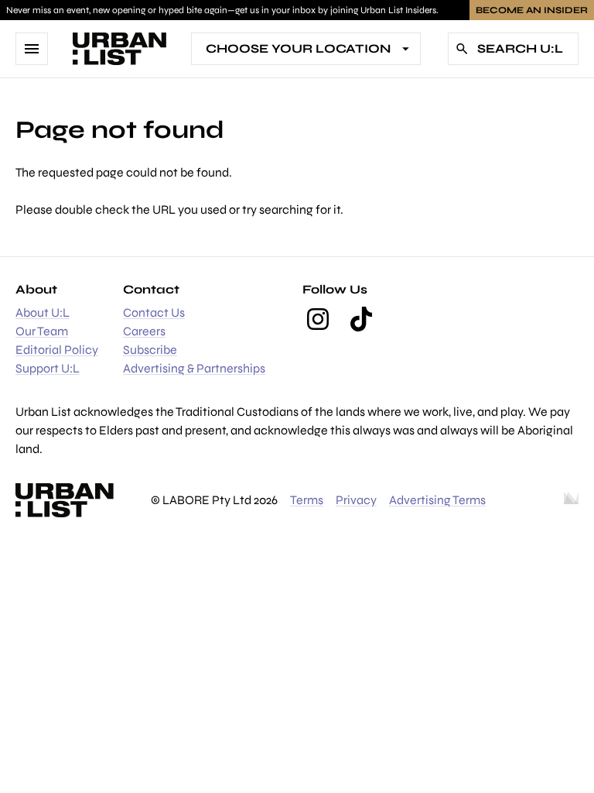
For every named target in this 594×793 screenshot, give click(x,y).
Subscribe (150, 349)
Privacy (356, 500)
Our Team (41, 331)
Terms (306, 500)
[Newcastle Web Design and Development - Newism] (571, 500)
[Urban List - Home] (119, 49)
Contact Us (154, 312)
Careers (144, 331)
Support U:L (47, 368)
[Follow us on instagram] (317, 319)
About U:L (42, 312)
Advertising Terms (437, 500)
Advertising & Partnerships (194, 368)
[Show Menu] (31, 49)
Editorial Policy (56, 349)
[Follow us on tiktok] (361, 319)
